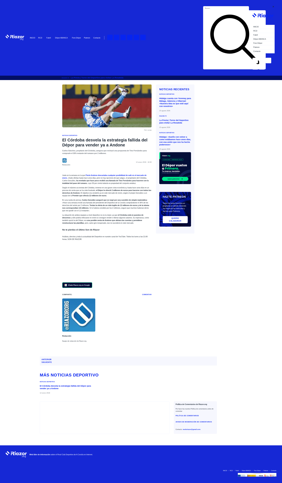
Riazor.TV (65, 78)
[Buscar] (235, 39)
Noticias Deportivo (69, 135)
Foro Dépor (76, 38)
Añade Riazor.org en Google (79, 285)
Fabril (48, 38)
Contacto (96, 38)
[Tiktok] (136, 37)
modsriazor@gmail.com (191, 429)
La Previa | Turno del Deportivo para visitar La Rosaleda (97, 78)
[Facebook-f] (143, 37)
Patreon (87, 38)
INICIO (32, 38)
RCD (40, 38)
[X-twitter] (130, 37)
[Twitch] (116, 37)
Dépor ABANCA (61, 38)
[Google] (273, 454)
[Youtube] (110, 37)
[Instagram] (123, 37)
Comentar (147, 294)
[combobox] (215, 8)
